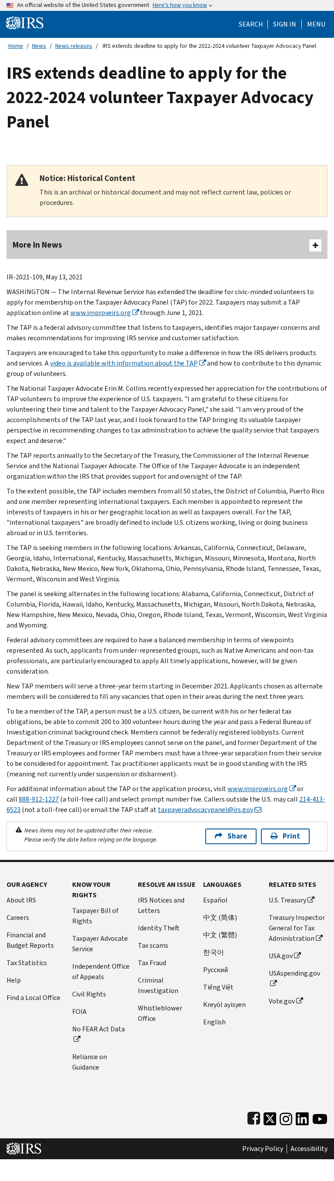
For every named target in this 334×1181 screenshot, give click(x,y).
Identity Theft (159, 928)
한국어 (213, 952)
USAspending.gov (294, 973)
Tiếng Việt (218, 987)
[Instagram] (286, 1117)
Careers (18, 917)
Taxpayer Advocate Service (100, 943)
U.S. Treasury (287, 900)
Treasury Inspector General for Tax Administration (297, 928)
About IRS (21, 900)
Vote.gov (282, 1001)
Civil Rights (89, 994)
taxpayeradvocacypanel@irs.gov (205, 809)
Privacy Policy (262, 1148)
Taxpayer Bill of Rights (95, 916)
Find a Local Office (33, 997)
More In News (37, 244)
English (214, 1022)
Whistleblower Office (160, 1013)
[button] (284, 24)
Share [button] (237, 836)
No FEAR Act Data (98, 1028)
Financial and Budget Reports (30, 940)
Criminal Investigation (158, 985)
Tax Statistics (27, 962)
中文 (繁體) (220, 934)
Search (251, 24)
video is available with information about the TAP (124, 363)
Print (291, 836)
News (39, 46)
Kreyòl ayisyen (224, 1004)
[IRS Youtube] (319, 1117)
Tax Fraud (152, 962)
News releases (73, 46)
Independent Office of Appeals (101, 971)
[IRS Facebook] (253, 1117)
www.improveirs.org (100, 312)
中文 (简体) (220, 917)
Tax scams (153, 945)
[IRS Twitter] (270, 1117)
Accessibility (309, 1148)
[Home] (24, 22)
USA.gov (281, 955)
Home (15, 46)
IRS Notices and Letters (161, 905)
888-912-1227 (39, 799)
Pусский (215, 969)
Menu (316, 24)
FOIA (79, 1011)
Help (14, 980)
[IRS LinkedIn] (302, 1117)
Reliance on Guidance (89, 1062)
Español (215, 900)
